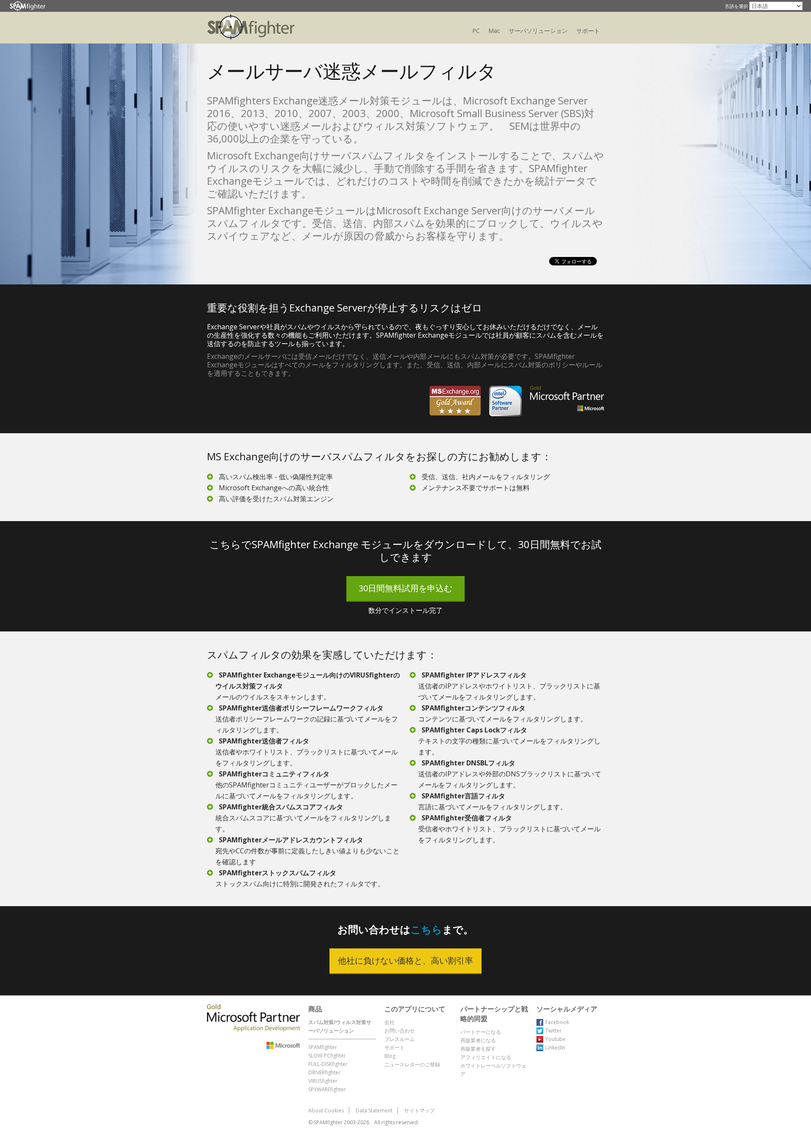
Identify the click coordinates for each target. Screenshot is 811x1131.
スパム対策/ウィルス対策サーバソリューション (339, 1026)
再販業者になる (478, 1040)
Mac (494, 31)
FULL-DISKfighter (328, 1064)
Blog (389, 1056)
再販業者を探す (478, 1048)
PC (476, 31)
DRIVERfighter (324, 1072)
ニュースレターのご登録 (412, 1064)
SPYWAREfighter (327, 1089)
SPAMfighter (322, 1047)
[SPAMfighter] (27, 6)
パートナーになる (480, 1031)
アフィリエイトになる (485, 1057)
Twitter (553, 1030)
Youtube (555, 1039)
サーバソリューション (538, 31)
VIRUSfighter (322, 1081)
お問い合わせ (399, 1030)
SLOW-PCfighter (327, 1055)
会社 (389, 1022)
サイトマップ (419, 1110)
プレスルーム (399, 1039)
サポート (588, 31)
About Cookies (326, 1110)
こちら (426, 929)
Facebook (557, 1022)
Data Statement (374, 1110)
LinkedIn (555, 1047)
